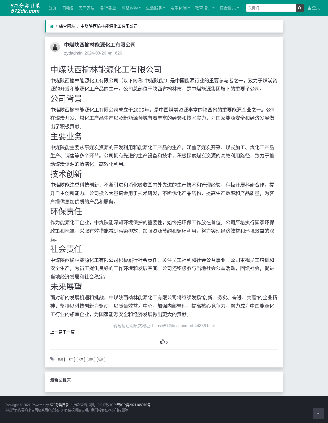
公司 (81, 359)
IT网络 (66, 8)
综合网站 (67, 26)
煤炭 (91, 359)
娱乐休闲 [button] (178, 8)
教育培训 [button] (202, 8)
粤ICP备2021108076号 (133, 405)
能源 (60, 359)
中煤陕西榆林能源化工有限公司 (109, 26)
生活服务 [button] (153, 8)
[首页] (52, 26)
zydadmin (73, 53)
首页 (51, 8)
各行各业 (107, 8)
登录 (315, 8)
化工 (70, 359)
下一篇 (69, 332)
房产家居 (86, 8)
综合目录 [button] (227, 8)
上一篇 (56, 332)
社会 (101, 359)
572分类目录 (59, 405)
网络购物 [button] (129, 8)
